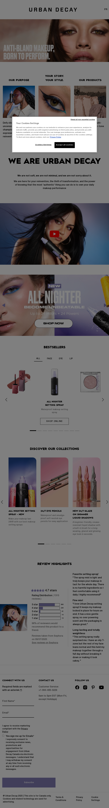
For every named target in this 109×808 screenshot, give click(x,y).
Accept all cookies (64, 145)
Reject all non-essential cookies (83, 119)
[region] (54, 134)
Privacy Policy (55, 137)
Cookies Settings (43, 145)
